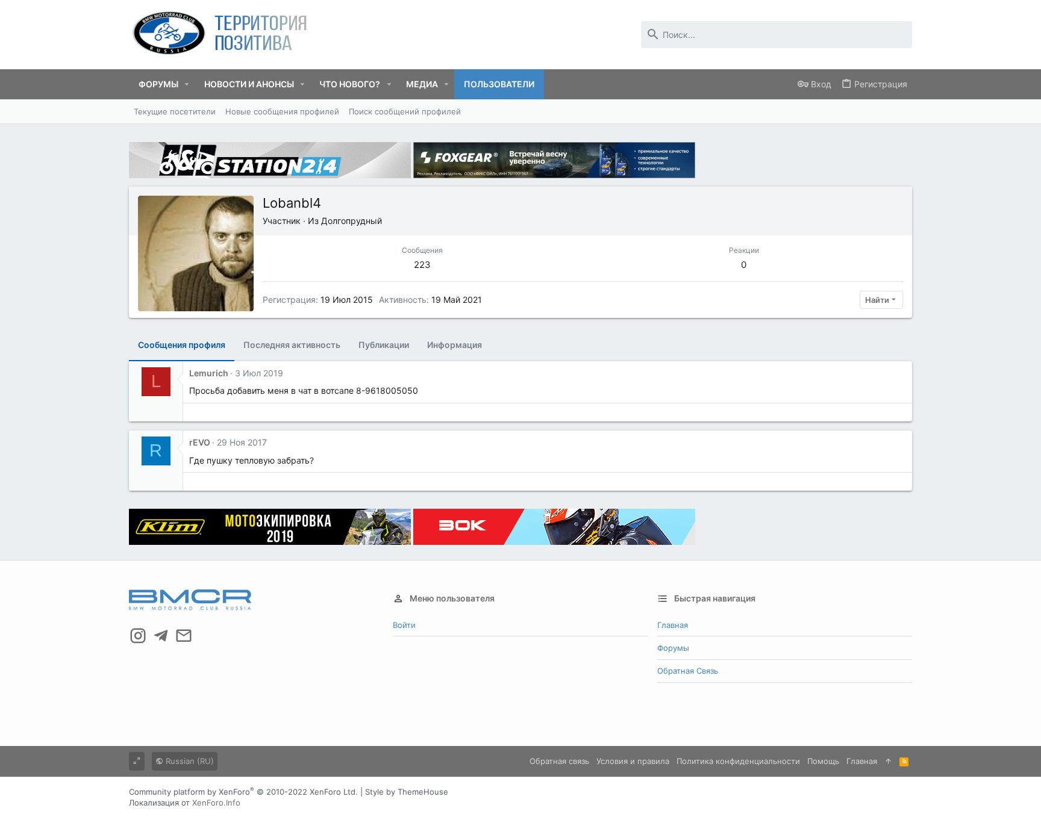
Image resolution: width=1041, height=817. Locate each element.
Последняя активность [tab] (291, 345)
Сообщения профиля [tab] (181, 345)
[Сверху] (888, 761)
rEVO (199, 442)
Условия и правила (632, 761)
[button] (187, 84)
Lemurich (208, 373)
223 (422, 264)
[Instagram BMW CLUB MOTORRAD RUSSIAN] (138, 636)
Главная (672, 625)
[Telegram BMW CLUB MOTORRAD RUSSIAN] (161, 636)
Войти (404, 625)
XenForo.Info (216, 802)
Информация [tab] (454, 345)
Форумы (673, 648)
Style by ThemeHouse (406, 792)
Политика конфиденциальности (738, 761)
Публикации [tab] (383, 345)
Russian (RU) (188, 761)
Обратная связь (687, 671)
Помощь (823, 761)
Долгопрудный (351, 221)
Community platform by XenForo (243, 792)
